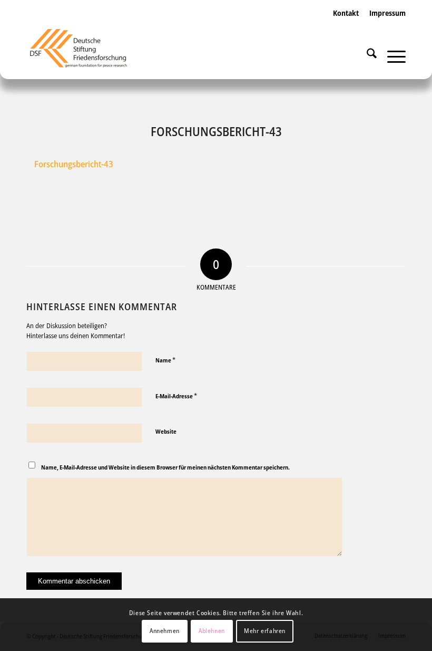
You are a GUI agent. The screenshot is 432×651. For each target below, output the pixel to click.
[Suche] (366, 55)
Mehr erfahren (265, 630)
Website (165, 431)
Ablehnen (212, 630)
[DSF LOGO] (85, 52)
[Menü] (391, 55)
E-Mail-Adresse (176, 395)
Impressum (387, 13)
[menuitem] (346, 24)
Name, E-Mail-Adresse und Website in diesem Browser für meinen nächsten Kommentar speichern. (165, 467)
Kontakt (346, 13)
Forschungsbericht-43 (73, 164)
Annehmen (165, 630)
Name (165, 360)
